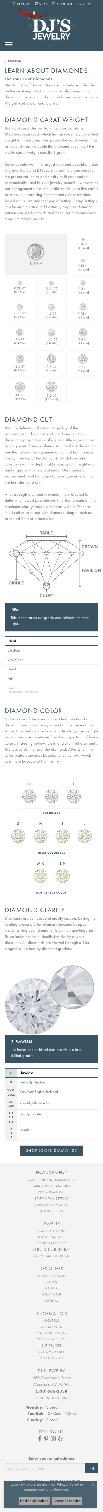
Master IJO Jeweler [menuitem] (51, 1333)
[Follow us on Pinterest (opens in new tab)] (46, 1438)
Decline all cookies (34, 1501)
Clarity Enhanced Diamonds (51, 1180)
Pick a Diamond (51, 1192)
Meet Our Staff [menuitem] (51, 1358)
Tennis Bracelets (51, 1237)
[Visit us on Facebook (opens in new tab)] (40, 1438)
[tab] (51, 641)
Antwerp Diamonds (51, 1205)
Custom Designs (51, 1211)
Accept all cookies (66, 1501)
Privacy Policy (68, 1484)
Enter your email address (51, 1458)
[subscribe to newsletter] (91, 1468)
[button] (21, 3)
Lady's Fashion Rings (51, 1256)
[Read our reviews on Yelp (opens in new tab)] (60, 1438)
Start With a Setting (51, 1198)
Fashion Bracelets (51, 1243)
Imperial (51, 1301)
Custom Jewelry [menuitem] (51, 1352)
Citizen (51, 1282)
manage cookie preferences (46, 1489)
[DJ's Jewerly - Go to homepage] (51, 29)
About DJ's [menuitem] (51, 1320)
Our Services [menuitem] (51, 1327)
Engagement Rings (51, 1231)
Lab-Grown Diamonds (51, 1186)
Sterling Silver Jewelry (51, 1249)
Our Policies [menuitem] (51, 1345)
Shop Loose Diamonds (51, 1150)
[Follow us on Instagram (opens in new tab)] (53, 1438)
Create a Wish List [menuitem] (51, 1339)
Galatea (51, 1288)
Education (14, 61)
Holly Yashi (51, 1294)
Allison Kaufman (51, 1276)
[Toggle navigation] (8, 44)
